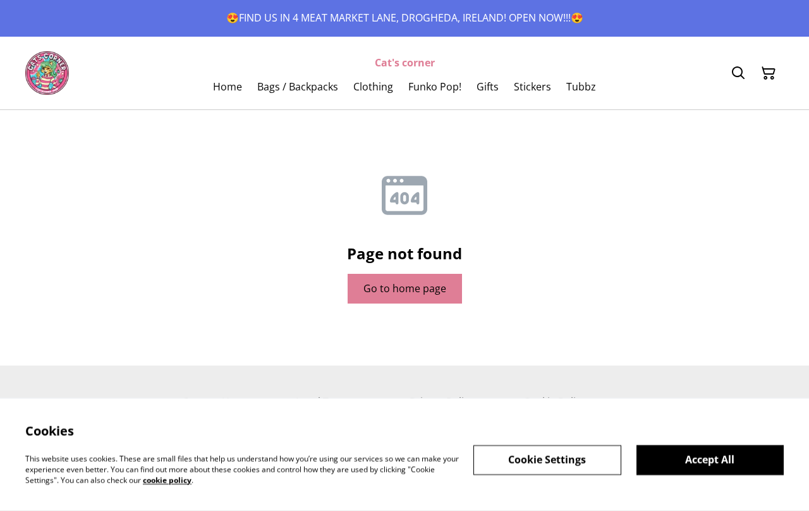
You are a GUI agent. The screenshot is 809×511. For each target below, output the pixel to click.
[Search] (738, 73)
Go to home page (404, 288)
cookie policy (167, 479)
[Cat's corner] (47, 73)
